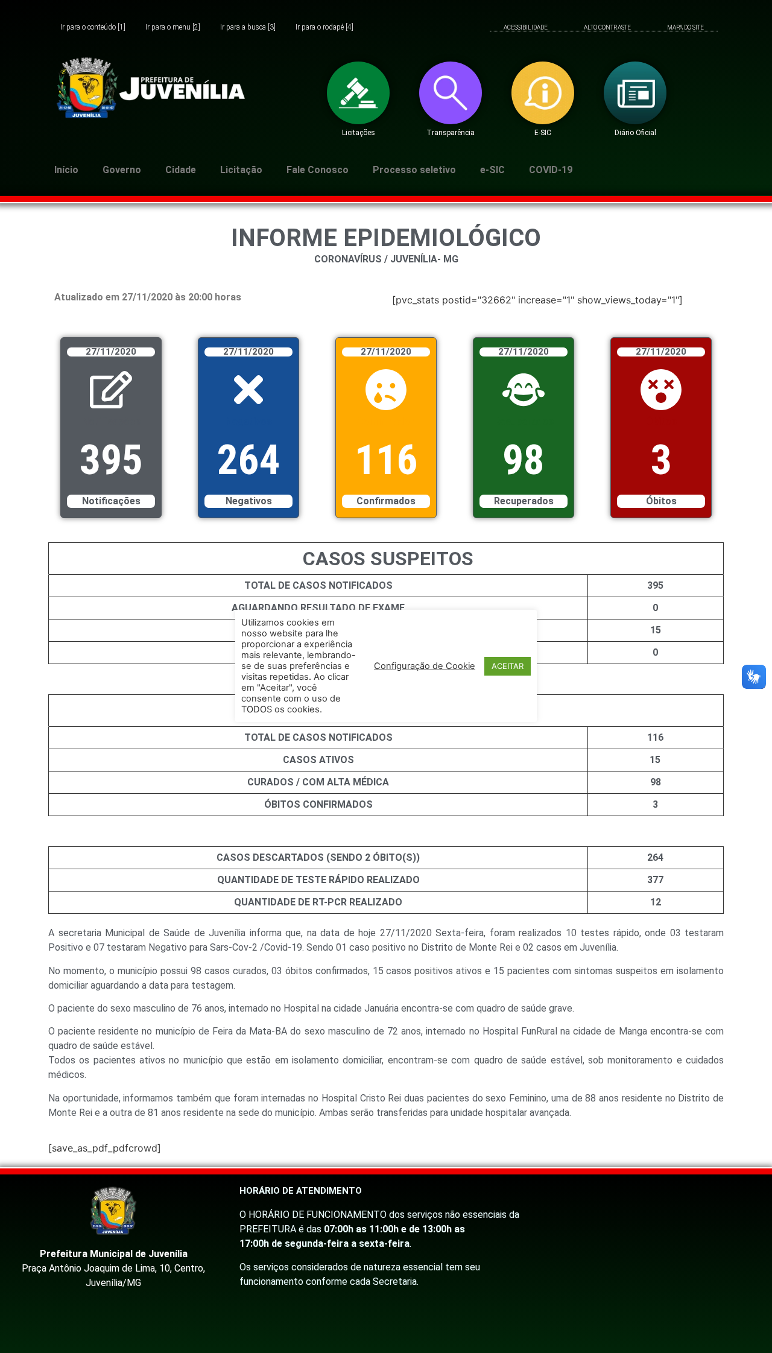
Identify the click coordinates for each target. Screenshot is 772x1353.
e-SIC (492, 170)
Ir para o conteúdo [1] (92, 27)
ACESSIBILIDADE (526, 27)
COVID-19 (550, 170)
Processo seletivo (414, 170)
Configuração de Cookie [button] (424, 666)
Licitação (241, 170)
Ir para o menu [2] (172, 27)
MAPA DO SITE (685, 27)
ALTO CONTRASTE (607, 27)
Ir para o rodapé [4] (324, 27)
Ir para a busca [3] (248, 27)
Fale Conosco (317, 170)
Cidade (180, 170)
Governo (122, 170)
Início (66, 170)
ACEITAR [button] (508, 665)
